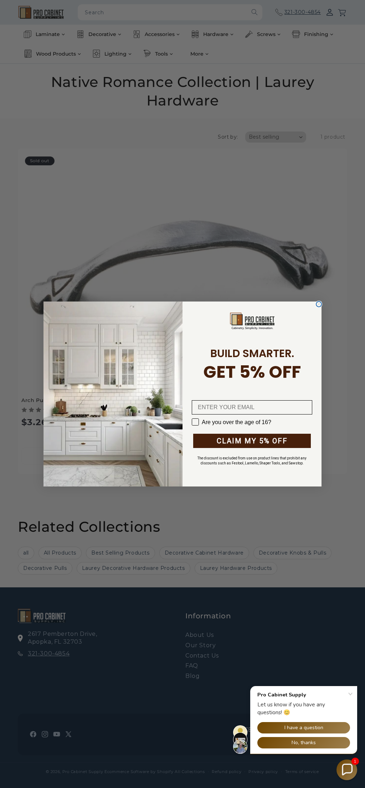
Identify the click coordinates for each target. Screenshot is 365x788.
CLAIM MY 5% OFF (252, 441)
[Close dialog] (319, 304)
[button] (346, 769)
